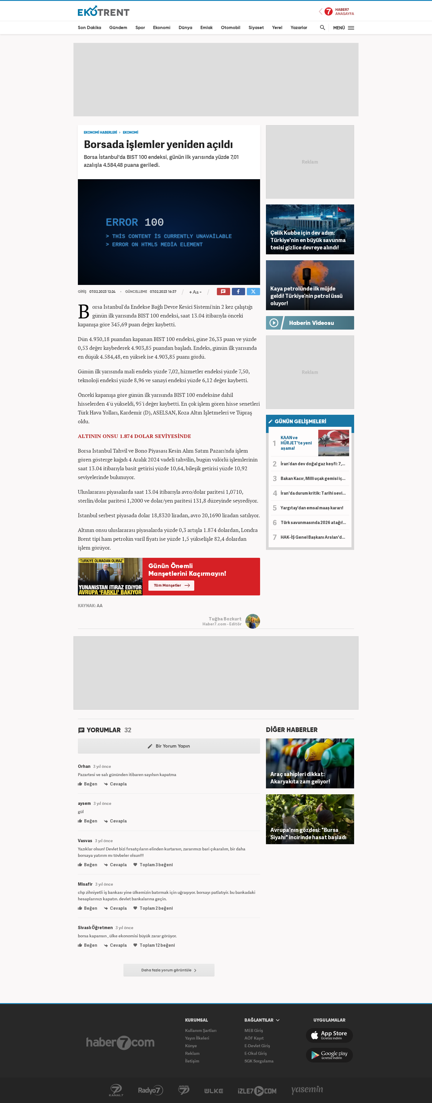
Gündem (118, 28)
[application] (169, 232)
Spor (140, 28)
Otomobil (230, 28)
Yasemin (307, 1090)
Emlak (206, 28)
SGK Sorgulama (259, 1061)
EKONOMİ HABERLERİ (100, 133)
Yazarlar (299, 28)
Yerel (277, 28)
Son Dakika (89, 28)
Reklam (192, 1053)
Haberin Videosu (311, 323)
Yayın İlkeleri (197, 1038)
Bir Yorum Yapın (172, 746)
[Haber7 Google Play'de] (329, 1055)
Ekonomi (161, 28)
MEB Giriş (254, 1030)
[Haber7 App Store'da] (329, 1035)
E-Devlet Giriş (257, 1045)
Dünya (185, 28)
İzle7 (257, 1090)
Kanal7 (116, 1090)
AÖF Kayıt (254, 1038)
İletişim (192, 1061)
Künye (191, 1045)
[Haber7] (120, 1042)
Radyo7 (150, 1090)
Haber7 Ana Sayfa (336, 11)
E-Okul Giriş (256, 1053)
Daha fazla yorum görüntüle (166, 970)
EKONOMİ (130, 133)
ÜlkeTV (214, 1090)
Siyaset (256, 28)
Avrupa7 (184, 1090)
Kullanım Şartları (201, 1030)
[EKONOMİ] (104, 10)
